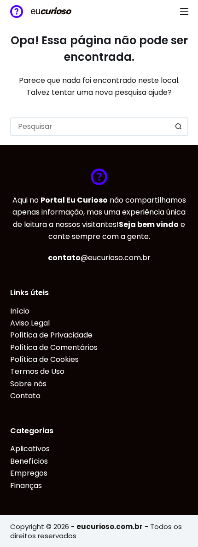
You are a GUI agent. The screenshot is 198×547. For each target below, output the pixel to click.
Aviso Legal (30, 323)
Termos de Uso (37, 371)
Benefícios (29, 461)
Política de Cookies (44, 359)
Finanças (26, 485)
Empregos (28, 473)
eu (50, 11)
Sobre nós (28, 383)
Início (19, 311)
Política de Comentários (54, 347)
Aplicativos (30, 448)
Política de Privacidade (51, 335)
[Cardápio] (184, 11)
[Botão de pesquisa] (179, 126)
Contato (25, 395)
